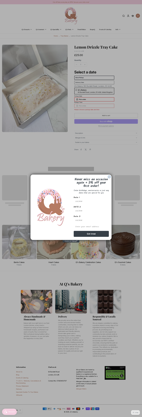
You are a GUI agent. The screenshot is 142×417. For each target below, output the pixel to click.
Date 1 (77, 197)
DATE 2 (77, 207)
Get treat (91, 234)
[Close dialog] (109, 177)
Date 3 (77, 216)
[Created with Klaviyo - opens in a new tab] (71, 241)
